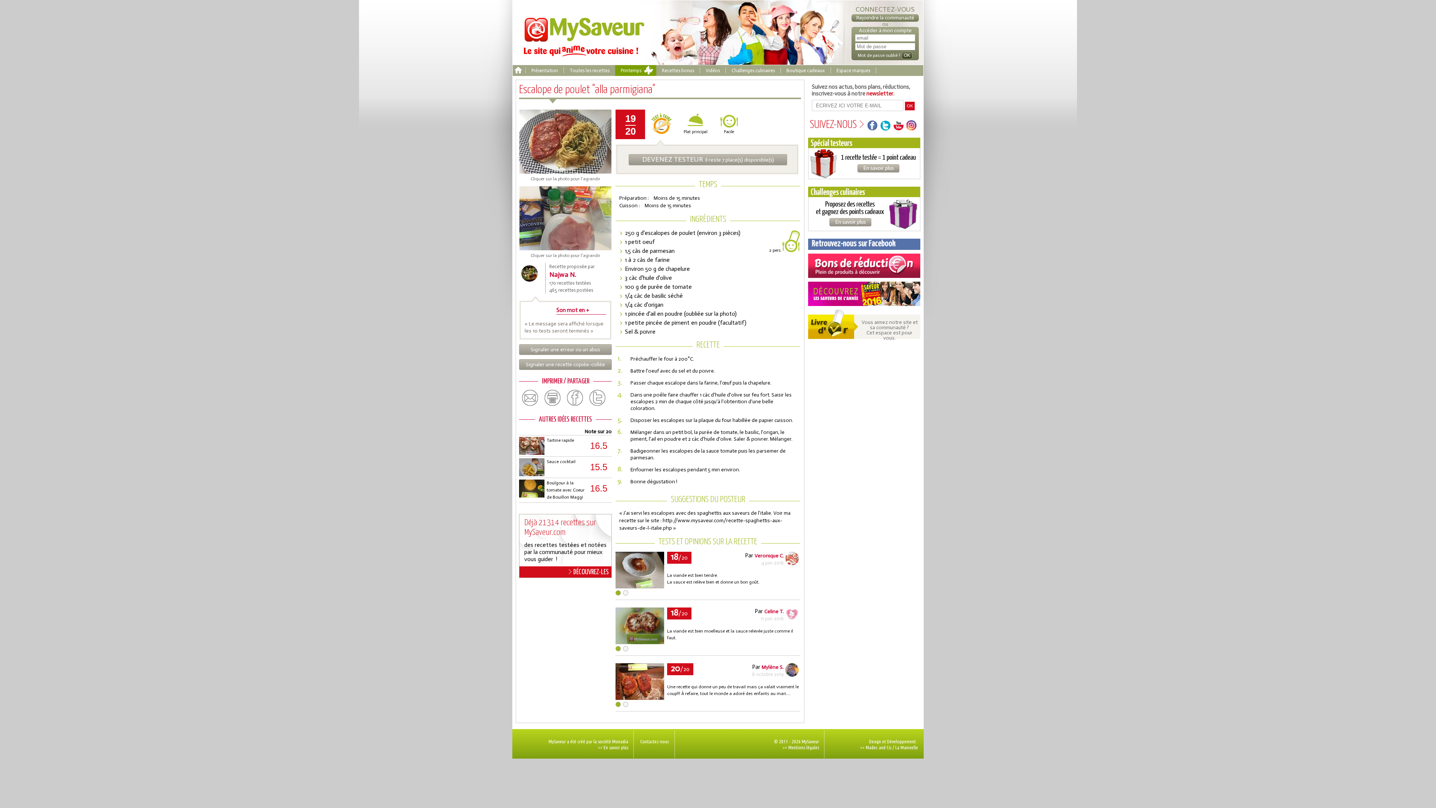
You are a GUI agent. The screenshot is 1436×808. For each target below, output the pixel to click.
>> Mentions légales (801, 747)
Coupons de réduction (864, 266)
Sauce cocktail (561, 461)
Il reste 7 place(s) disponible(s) (708, 159)
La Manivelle (906, 747)
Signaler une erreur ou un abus (565, 349)
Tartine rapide (560, 440)
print (552, 398)
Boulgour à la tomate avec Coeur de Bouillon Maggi (565, 490)
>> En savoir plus (613, 747)
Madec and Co (879, 747)
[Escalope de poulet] (640, 586)
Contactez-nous (654, 741)
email (530, 398)
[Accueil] (518, 70)
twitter (597, 398)
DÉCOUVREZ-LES (591, 572)
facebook (575, 398)
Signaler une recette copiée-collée (565, 364)
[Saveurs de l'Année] (864, 294)
